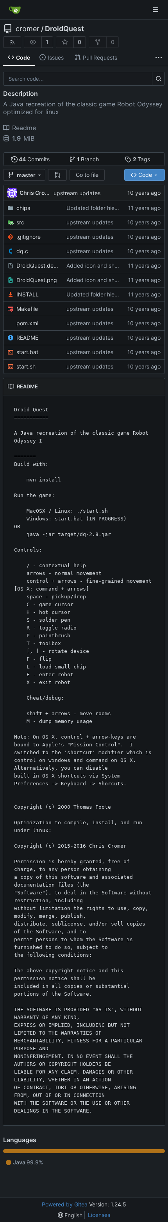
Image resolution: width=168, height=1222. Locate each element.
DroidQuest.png (36, 280)
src (20, 222)
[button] (57, 175)
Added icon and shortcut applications (114, 265)
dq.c (22, 251)
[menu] (70, 1215)
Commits (34, 159)
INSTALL (27, 294)
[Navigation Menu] (156, 9)
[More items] (158, 57)
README (27, 337)
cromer (27, 29)
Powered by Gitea (65, 1204)
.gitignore (28, 236)
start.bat (27, 352)
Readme (24, 128)
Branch (88, 159)
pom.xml (27, 323)
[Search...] (158, 79)
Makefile (27, 308)
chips (23, 208)
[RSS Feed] (12, 42)
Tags (141, 159)
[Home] (15, 10)
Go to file (87, 174)
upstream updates (77, 193)
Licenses (99, 1214)
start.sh (26, 366)
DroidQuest (64, 29)
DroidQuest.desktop (37, 265)
